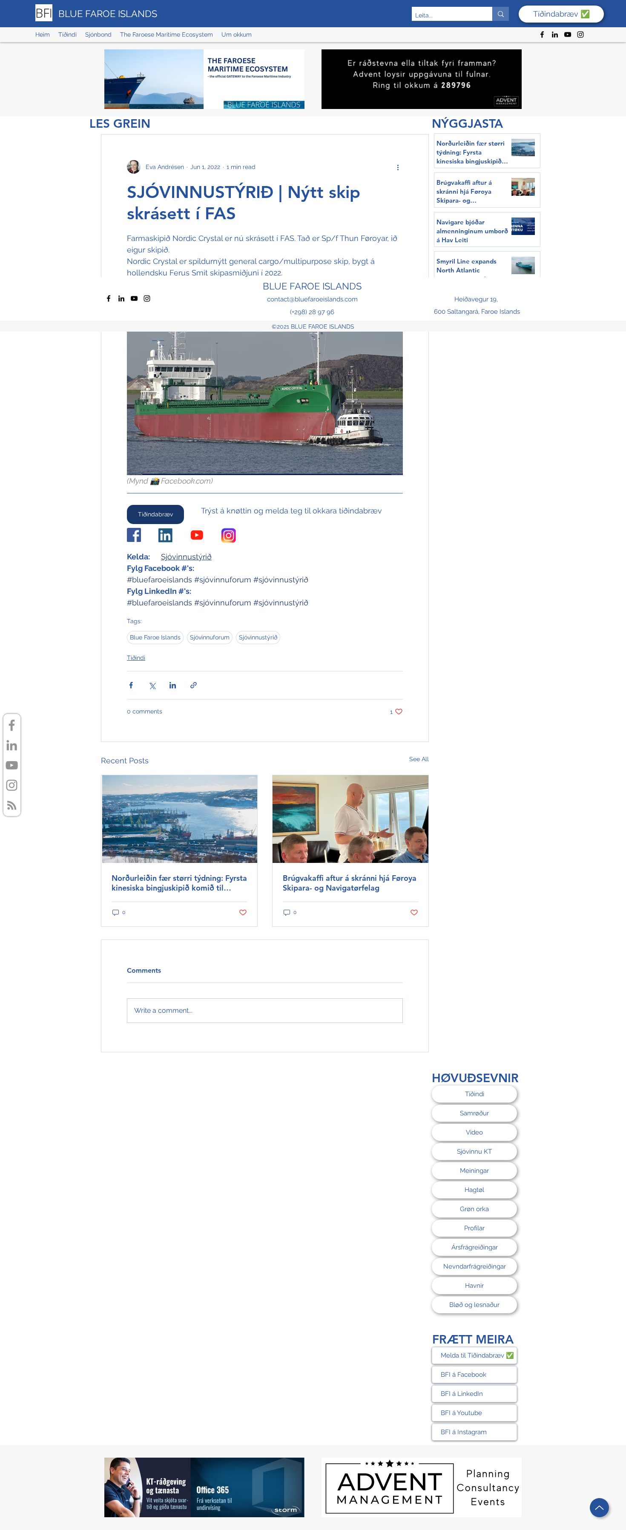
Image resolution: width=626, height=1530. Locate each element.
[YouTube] (567, 34)
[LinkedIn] (555, 34)
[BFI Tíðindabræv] (11, 805)
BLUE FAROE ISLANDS (107, 13)
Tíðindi (136, 657)
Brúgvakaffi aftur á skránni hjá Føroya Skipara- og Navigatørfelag (349, 883)
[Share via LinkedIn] (173, 685)
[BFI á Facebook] (11, 725)
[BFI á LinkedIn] (11, 745)
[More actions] (398, 167)
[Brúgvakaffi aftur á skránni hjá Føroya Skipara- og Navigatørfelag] (350, 819)
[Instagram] (580, 34)
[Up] (599, 1507)
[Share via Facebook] (131, 685)
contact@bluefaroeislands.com (312, 299)
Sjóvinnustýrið (258, 637)
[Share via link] (194, 685)
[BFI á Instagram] (11, 785)
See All (419, 759)
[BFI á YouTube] (11, 765)
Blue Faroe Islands (155, 637)
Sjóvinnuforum (210, 637)
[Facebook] (542, 34)
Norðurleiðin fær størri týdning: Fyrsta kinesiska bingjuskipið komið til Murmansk (179, 883)
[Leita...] (500, 14)
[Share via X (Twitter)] (152, 685)
